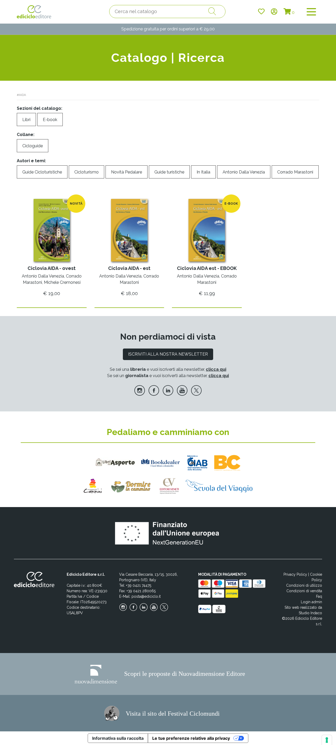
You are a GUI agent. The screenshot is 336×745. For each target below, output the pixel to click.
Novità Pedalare (126, 172)
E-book (50, 119)
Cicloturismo (86, 172)
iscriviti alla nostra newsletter (168, 354)
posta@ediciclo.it (146, 596)
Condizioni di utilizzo (304, 585)
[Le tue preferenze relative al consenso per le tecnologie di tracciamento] (327, 740)
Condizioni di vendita (304, 591)
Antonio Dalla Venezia (244, 172)
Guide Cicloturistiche (42, 172)
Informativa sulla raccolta (118, 738)
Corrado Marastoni (295, 172)
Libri (26, 119)
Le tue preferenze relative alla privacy (191, 738)
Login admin (311, 602)
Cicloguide (32, 145)
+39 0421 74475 (138, 585)
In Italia (203, 172)
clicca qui (216, 369)
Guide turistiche (169, 172)
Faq (319, 596)
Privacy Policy (295, 574)
